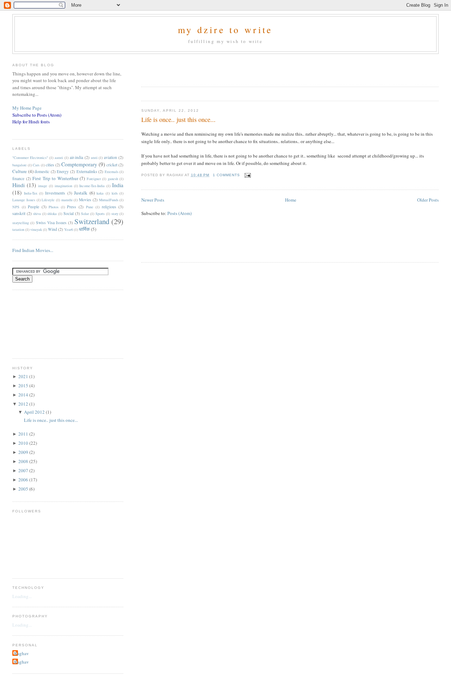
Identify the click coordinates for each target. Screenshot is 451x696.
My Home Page (27, 108)
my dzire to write (225, 30)
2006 (23, 479)
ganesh (113, 178)
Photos (53, 206)
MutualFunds (108, 199)
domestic (42, 171)
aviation (110, 157)
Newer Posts (152, 200)
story (114, 213)
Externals (111, 171)
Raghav (21, 653)
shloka (52, 213)
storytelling (20, 222)
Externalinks (86, 171)
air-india (76, 157)
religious (109, 206)
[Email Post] (246, 175)
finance (18, 178)
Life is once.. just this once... (178, 119)
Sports (100, 213)
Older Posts (428, 200)
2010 (23, 443)
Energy (63, 171)
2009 (23, 452)
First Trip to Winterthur (55, 178)
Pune (89, 206)
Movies (85, 199)
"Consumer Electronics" (30, 157)
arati (94, 157)
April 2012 (35, 412)
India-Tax (30, 193)
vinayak (36, 229)
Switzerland (91, 221)
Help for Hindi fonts (31, 121)
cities (50, 164)
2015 (23, 385)
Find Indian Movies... (32, 250)
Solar (85, 213)
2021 (23, 376)
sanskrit (18, 213)
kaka (100, 193)
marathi (67, 199)
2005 (23, 489)
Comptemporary (79, 164)
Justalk (80, 193)
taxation (18, 229)
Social (68, 213)
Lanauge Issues (23, 199)
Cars (36, 164)
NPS (15, 206)
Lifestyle (48, 199)
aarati (59, 157)
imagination (63, 185)
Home (290, 200)
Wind (52, 229)
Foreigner (94, 178)
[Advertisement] (223, 68)
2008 (23, 461)
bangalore (19, 164)
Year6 (68, 229)
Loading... (22, 596)
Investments (55, 193)
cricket (111, 164)
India (117, 185)
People (33, 206)
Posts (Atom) (179, 213)
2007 (23, 470)
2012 (23, 404)
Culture (19, 171)
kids (115, 193)
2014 (23, 395)
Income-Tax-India (92, 185)
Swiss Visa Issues (51, 222)
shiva (37, 213)
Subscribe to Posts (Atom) (36, 115)
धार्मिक (84, 229)
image (42, 185)
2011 (23, 434)
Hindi (18, 185)
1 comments (226, 175)
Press (71, 206)
